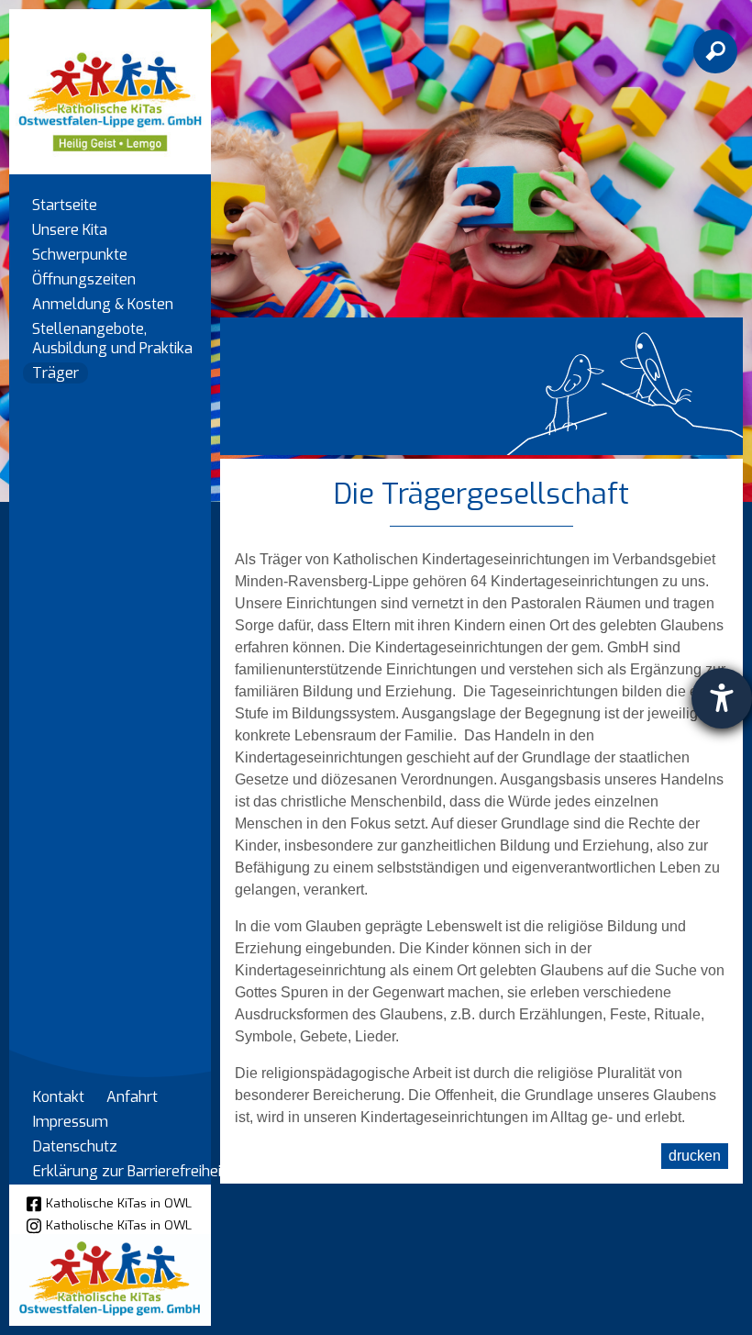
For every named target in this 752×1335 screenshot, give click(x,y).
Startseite (64, 205)
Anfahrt (132, 1097)
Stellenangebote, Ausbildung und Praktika (112, 338)
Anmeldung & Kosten (102, 304)
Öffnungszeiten (84, 279)
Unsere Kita (69, 229)
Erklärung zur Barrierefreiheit (130, 1171)
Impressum (70, 1121)
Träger (55, 373)
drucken (695, 1155)
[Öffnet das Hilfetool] (721, 698)
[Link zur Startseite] (110, 83)
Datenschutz (75, 1146)
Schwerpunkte (79, 254)
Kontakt (58, 1097)
